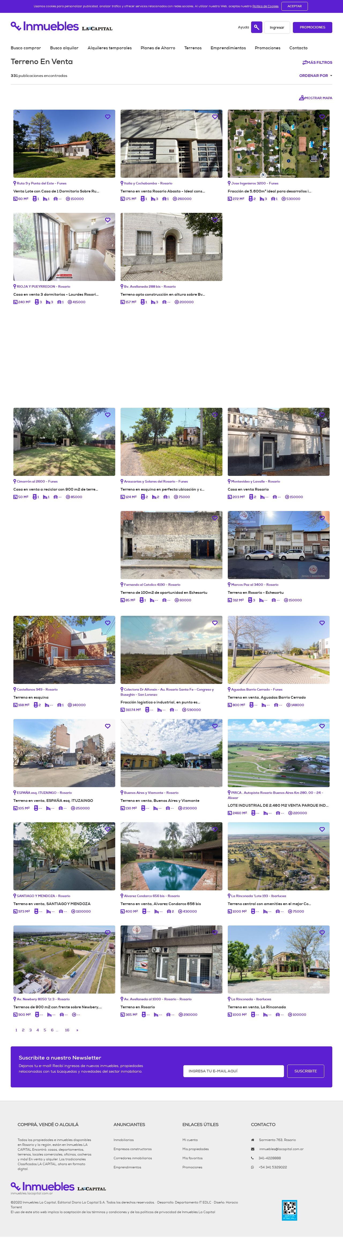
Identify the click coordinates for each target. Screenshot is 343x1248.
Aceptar (295, 6)
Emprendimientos (228, 48)
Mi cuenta (190, 1140)
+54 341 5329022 (273, 1167)
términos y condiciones (109, 1212)
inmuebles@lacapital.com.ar (281, 1149)
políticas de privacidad (158, 1212)
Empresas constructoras (133, 1149)
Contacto (298, 48)
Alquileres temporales (110, 48)
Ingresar (277, 27)
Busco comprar (26, 48)
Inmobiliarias (124, 1140)
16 (67, 1030)
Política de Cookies (265, 6)
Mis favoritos (192, 1158)
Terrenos (193, 48)
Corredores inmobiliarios (133, 1158)
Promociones (312, 27)
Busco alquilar (64, 48)
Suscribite (305, 1071)
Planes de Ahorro (158, 48)
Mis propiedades (195, 1149)
